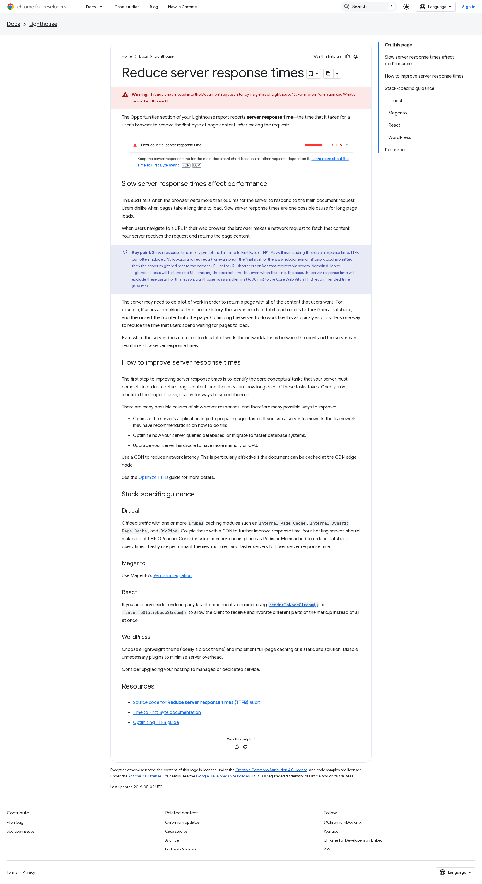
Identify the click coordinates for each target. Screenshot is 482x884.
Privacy (29, 872)
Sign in (469, 6)
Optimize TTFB (153, 477)
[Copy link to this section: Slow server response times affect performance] (272, 184)
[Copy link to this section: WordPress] (156, 637)
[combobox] (369, 7)
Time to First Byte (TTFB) (248, 252)
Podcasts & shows (180, 849)
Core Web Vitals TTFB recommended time (313, 279)
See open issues (20, 831)
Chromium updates (182, 822)
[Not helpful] (356, 56)
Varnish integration (172, 576)
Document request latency (225, 94)
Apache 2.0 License (144, 776)
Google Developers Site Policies (223, 776)
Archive (172, 840)
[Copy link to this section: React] (142, 592)
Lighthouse (43, 24)
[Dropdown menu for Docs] (102, 6)
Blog (154, 6)
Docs (91, 6)
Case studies (127, 6)
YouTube (331, 831)
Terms (12, 872)
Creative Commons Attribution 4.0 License (271, 770)
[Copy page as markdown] (329, 73)
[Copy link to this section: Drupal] (144, 511)
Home (127, 56)
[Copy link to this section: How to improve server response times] (246, 362)
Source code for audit (196, 702)
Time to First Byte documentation (167, 712)
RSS (327, 849)
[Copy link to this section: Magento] (150, 563)
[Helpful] (347, 56)
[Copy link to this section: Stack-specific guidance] (200, 494)
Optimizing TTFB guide (156, 722)
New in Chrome (182, 6)
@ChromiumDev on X (343, 822)
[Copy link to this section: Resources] (160, 686)
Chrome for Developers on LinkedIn (355, 840)
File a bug (15, 822)
